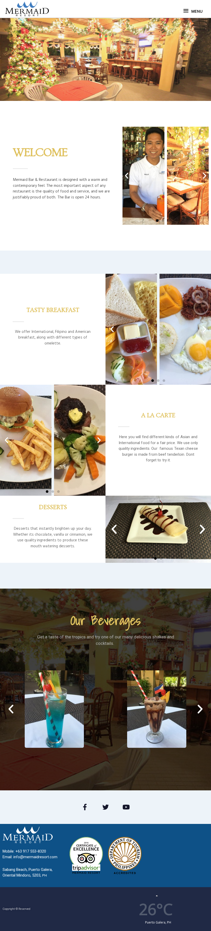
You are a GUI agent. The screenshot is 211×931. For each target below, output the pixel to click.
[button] (157, 220)
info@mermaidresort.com (35, 857)
